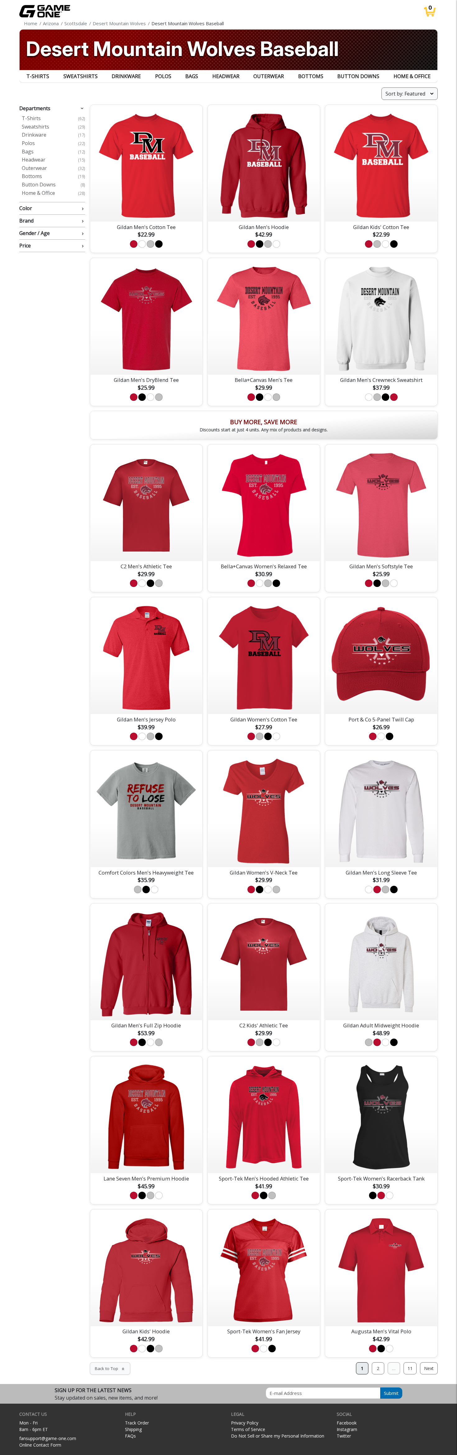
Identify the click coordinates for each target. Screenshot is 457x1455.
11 (410, 1368)
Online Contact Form (40, 1445)
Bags (191, 76)
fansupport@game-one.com (47, 1438)
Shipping (133, 1429)
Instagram (347, 1429)
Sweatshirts (80, 76)
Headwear (225, 76)
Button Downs (358, 76)
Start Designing (146, 209)
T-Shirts (37, 76)
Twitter (344, 1436)
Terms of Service (248, 1429)
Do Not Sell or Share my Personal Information (277, 1436)
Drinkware (126, 76)
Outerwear (268, 76)
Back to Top (110, 1368)
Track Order (137, 1423)
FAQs (130, 1436)
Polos (163, 76)
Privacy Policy (244, 1423)
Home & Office (412, 76)
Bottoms (310, 76)
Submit (391, 1393)
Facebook (347, 1423)
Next (429, 1368)
